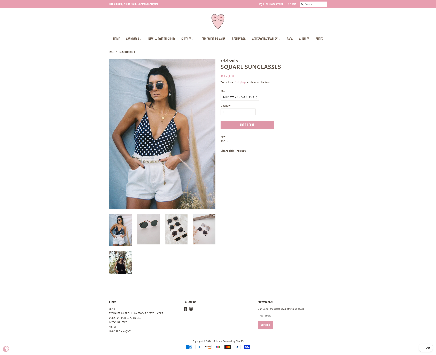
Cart (294, 4)
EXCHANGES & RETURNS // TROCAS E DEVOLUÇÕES (136, 313)
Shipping (240, 82)
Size (223, 91)
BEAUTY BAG (239, 39)
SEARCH (113, 308)
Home (111, 52)
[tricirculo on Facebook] (185, 309)
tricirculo (217, 341)
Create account (276, 4)
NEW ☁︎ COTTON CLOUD (161, 39)
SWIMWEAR (133, 39)
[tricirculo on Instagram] (191, 309)
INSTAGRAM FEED (118, 322)
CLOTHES (186, 39)
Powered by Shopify (233, 341)
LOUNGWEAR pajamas (212, 39)
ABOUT (112, 326)
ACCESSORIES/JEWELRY (265, 39)
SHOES (319, 39)
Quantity (225, 105)
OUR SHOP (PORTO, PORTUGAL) (125, 317)
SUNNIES (304, 39)
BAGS (290, 39)
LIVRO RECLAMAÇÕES (120, 331)
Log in (261, 4)
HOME (116, 39)
